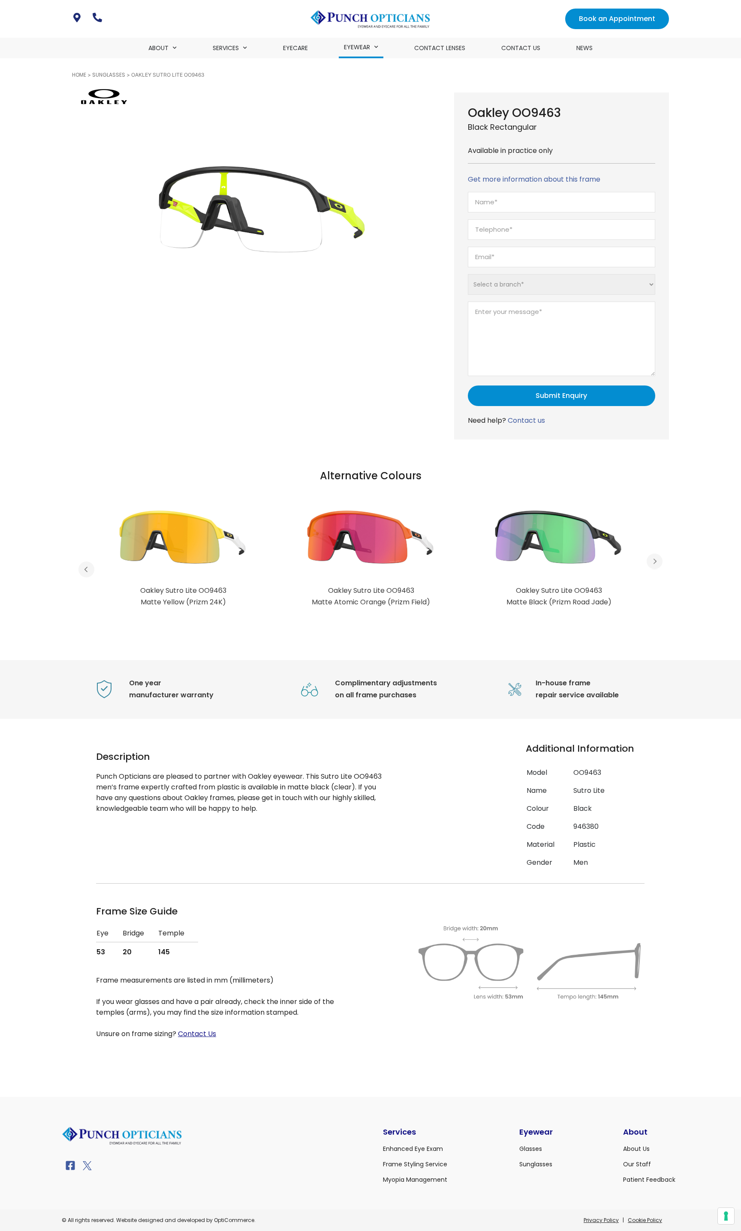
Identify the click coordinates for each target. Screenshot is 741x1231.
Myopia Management (415, 1179)
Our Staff (637, 1164)
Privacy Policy (601, 1220)
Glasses (530, 1148)
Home (79, 74)
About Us (636, 1148)
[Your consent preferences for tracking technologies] (726, 1216)
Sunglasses (108, 74)
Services (226, 48)
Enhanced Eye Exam (413, 1148)
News (584, 48)
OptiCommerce (234, 1220)
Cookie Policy (645, 1220)
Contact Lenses (439, 48)
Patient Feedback (649, 1179)
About (158, 48)
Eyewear (357, 47)
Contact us (526, 420)
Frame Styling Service (415, 1164)
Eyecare (295, 48)
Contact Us (520, 48)
